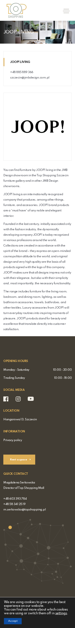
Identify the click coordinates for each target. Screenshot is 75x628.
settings (61, 613)
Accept (13, 621)
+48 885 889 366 (21, 72)
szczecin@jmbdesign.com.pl (29, 77)
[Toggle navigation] (65, 10)
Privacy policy (12, 440)
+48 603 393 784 (15, 498)
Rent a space (19, 459)
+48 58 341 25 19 (14, 504)
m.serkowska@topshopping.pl (24, 509)
